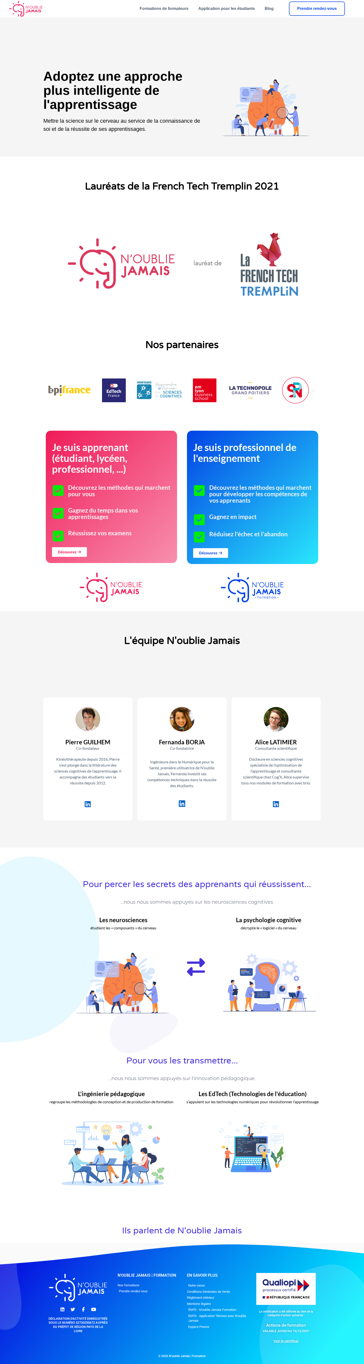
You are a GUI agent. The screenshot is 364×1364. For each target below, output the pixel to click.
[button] (51, 390)
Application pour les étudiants (226, 8)
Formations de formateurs (164, 8)
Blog (269, 8)
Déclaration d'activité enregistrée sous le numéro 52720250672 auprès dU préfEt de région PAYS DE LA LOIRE (78, 1325)
